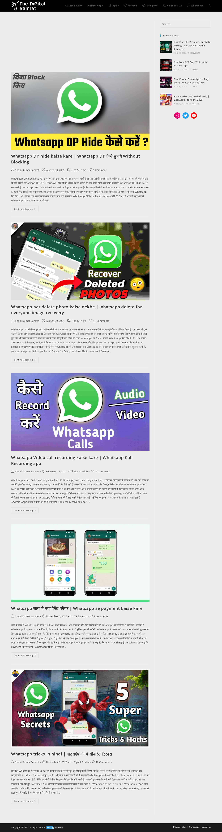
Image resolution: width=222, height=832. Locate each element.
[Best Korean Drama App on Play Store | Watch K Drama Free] (166, 82)
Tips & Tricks (78, 170)
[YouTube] (194, 115)
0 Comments (194, 53)
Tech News (80, 616)
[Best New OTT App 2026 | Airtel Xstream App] (166, 65)
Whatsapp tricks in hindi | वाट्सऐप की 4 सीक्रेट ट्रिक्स (61, 754)
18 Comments (104, 762)
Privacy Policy (179, 826)
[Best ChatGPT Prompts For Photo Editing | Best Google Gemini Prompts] (166, 47)
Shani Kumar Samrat (27, 170)
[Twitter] (185, 115)
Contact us (194, 826)
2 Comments (102, 471)
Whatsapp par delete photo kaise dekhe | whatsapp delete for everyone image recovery (76, 309)
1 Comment (99, 170)
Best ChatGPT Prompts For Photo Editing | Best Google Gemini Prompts (192, 45)
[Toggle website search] (210, 6)
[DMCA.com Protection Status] (54, 827)
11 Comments (101, 320)
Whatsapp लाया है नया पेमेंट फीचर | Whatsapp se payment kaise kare (77, 608)
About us (206, 826)
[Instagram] (177, 115)
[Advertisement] (80, 46)
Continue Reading (26, 208)
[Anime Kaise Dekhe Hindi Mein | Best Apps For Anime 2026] (166, 99)
